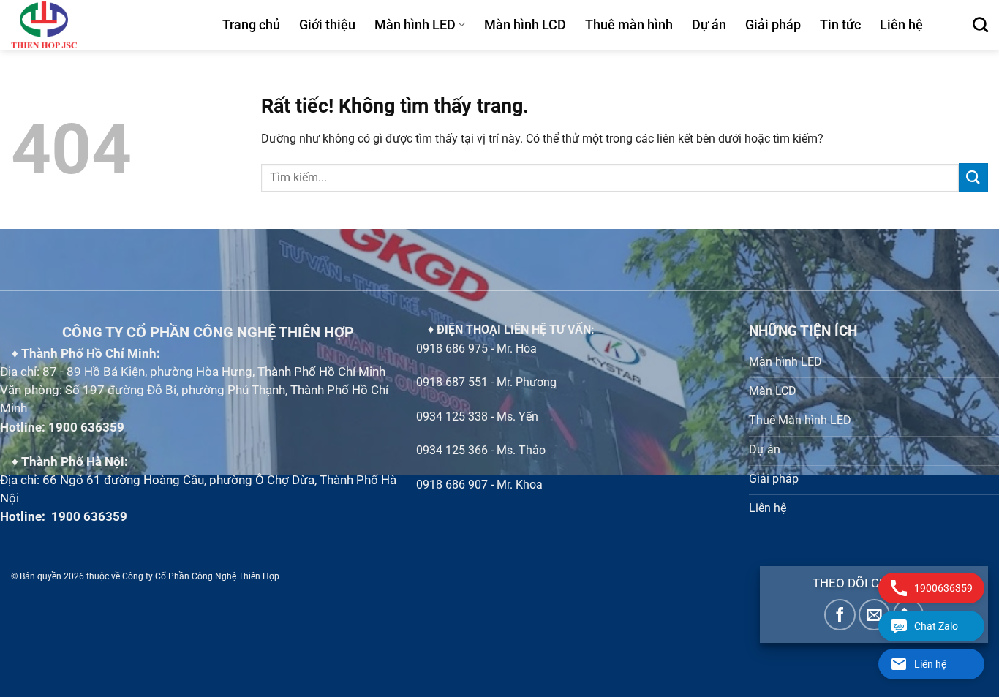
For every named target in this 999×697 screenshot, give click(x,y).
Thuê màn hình (629, 25)
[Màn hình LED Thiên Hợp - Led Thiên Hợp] (105, 25)
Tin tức (840, 25)
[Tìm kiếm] (980, 24)
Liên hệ (901, 25)
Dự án (709, 25)
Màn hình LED (415, 25)
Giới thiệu (327, 25)
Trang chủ (251, 25)
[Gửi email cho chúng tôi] (874, 614)
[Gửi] (973, 177)
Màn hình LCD (525, 25)
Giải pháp (773, 25)
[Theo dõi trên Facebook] (840, 614)
